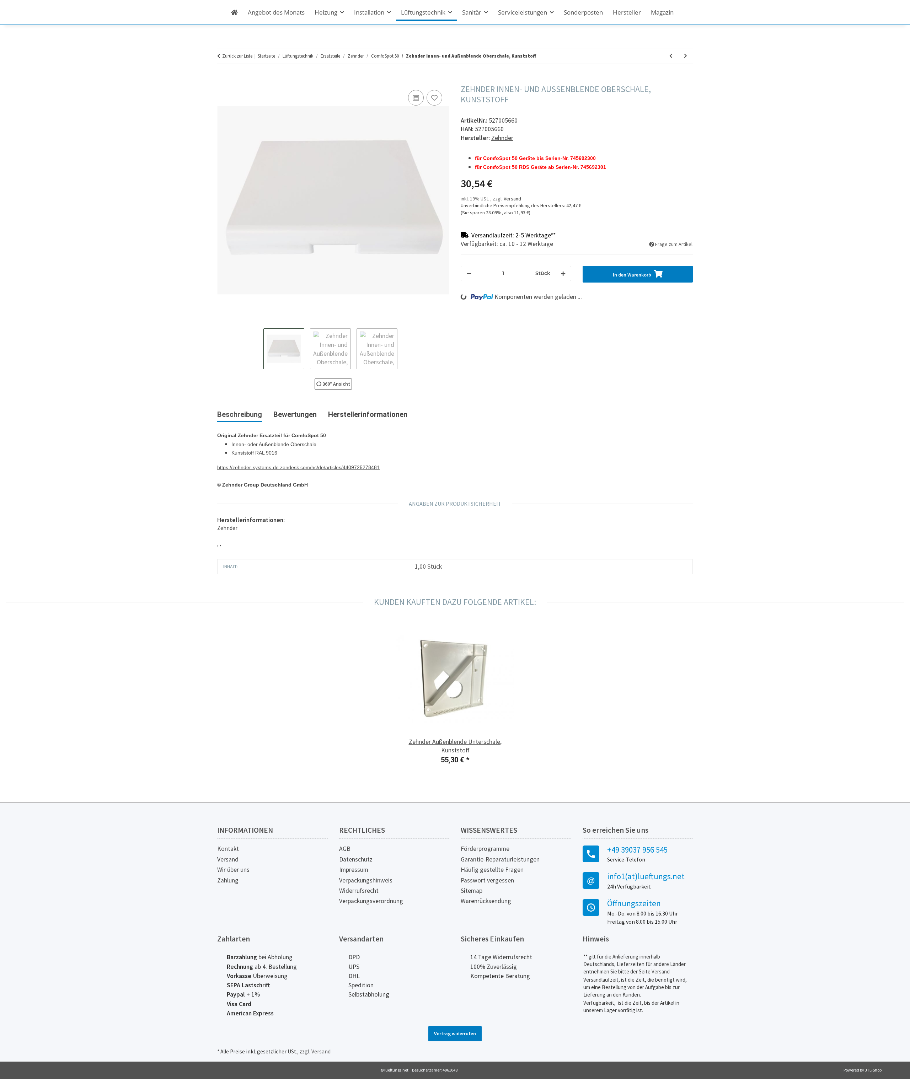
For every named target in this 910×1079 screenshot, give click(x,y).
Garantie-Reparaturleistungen (500, 859)
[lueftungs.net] (234, 12)
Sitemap (471, 891)
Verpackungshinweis (365, 880)
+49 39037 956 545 (637, 850)
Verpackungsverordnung (371, 901)
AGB (344, 849)
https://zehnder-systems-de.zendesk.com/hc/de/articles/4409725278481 (298, 467)
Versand (512, 198)
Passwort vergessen (487, 880)
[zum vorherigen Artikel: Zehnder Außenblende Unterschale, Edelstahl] (671, 56)
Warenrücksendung (486, 901)
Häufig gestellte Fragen (492, 870)
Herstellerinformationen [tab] (367, 414)
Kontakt (228, 849)
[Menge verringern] (469, 273)
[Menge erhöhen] (563, 273)
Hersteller (627, 12)
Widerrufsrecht (359, 891)
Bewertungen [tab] (295, 414)
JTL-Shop (873, 1070)
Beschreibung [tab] (239, 414)
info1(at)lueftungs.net (646, 876)
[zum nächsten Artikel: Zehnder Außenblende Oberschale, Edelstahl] (685, 56)
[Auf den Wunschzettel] (434, 98)
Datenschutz (356, 859)
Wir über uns (233, 870)
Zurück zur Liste (237, 56)
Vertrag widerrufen (455, 1033)
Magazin (662, 12)
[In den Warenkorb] (223, 80)
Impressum (353, 870)
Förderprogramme (485, 849)
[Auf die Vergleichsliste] (416, 98)
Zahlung (228, 880)
